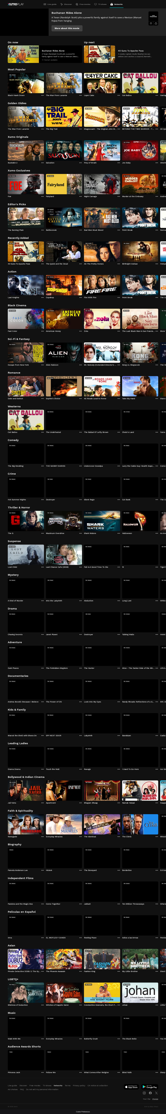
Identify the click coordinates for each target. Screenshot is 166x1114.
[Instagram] (144, 1093)
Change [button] (155, 1099)
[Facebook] (150, 1093)
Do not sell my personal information (42, 1089)
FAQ (22, 1089)
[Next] (158, 82)
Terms (67, 1085)
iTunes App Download (131, 1087)
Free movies (85, 4)
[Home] (16, 4)
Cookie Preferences (83, 1112)
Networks (118, 4)
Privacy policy (79, 1085)
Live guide (52, 4)
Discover (68, 4)
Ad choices (13, 1089)
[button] (67, 28)
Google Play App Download (150, 1087)
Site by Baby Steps (151, 1106)
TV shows (102, 4)
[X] (156, 1093)
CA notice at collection (98, 1085)
